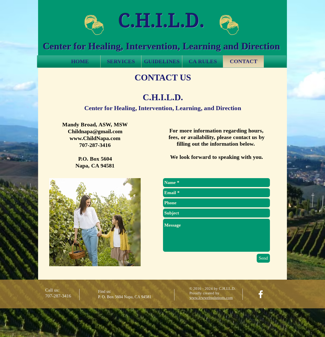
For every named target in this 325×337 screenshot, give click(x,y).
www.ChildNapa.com (95, 138)
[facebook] (260, 294)
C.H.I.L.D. (161, 20)
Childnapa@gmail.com (95, 131)
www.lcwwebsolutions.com (211, 298)
